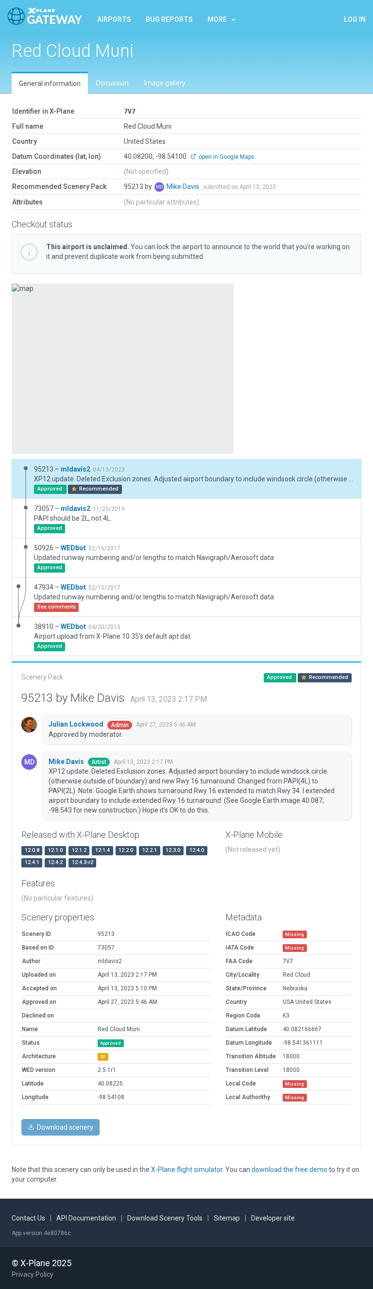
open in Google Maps (225, 156)
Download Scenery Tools (165, 1218)
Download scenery (64, 1127)
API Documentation (86, 1218)
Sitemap (227, 1218)
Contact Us (28, 1218)
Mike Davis (184, 186)
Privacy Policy (32, 1274)
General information (50, 83)
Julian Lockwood (77, 724)
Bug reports (169, 19)
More (217, 19)
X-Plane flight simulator (186, 1169)
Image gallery (165, 83)
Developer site (273, 1218)
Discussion (112, 83)
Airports (114, 19)
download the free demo (289, 1169)
